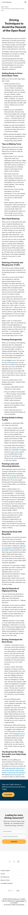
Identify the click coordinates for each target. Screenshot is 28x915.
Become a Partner (5, 880)
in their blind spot (12, 362)
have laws (13, 475)
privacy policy (20, 901)
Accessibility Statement (7, 883)
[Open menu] (25, 2)
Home (2, 6)
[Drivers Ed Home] (6, 2)
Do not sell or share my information (14, 904)
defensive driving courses (13, 774)
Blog (7, 6)
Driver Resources (5, 877)
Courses (3, 873)
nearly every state (16, 452)
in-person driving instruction (16, 772)
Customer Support (5, 870)
